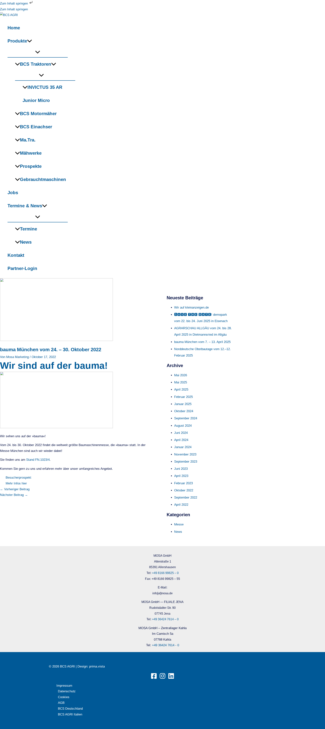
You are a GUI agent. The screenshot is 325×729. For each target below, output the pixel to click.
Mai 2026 (180, 375)
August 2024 (183, 425)
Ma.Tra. (28, 139)
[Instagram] (162, 678)
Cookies (63, 697)
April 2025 (181, 389)
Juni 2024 (181, 433)
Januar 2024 (182, 447)
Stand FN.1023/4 (38, 459)
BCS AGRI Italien (70, 714)
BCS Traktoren (35, 64)
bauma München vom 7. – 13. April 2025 (202, 342)
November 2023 (185, 454)
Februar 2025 (183, 397)
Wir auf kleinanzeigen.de (191, 307)
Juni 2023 (181, 469)
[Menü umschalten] (38, 52)
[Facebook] (154, 678)
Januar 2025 (182, 404)
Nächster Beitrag (14, 495)
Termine (28, 228)
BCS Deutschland (70, 708)
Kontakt (16, 255)
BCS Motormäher (38, 113)
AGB (61, 703)
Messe (179, 524)
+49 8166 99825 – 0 (165, 573)
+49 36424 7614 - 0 (165, 645)
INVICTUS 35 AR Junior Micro (42, 94)
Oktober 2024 (183, 411)
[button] (29, 41)
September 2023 (185, 461)
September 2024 (185, 418)
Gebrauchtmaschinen (43, 179)
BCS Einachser (36, 126)
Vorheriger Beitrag (15, 489)
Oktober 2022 (183, 490)
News (26, 242)
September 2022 (185, 497)
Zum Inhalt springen (14, 3)
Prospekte (31, 166)
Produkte (17, 40)
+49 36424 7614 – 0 (165, 619)
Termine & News (25, 205)
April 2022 (181, 504)
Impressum (64, 685)
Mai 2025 (180, 382)
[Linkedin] (171, 678)
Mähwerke (31, 153)
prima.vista (97, 666)
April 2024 (181, 440)
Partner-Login (22, 268)
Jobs (13, 192)
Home (14, 27)
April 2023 (181, 476)
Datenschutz (67, 691)
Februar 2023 (183, 483)
